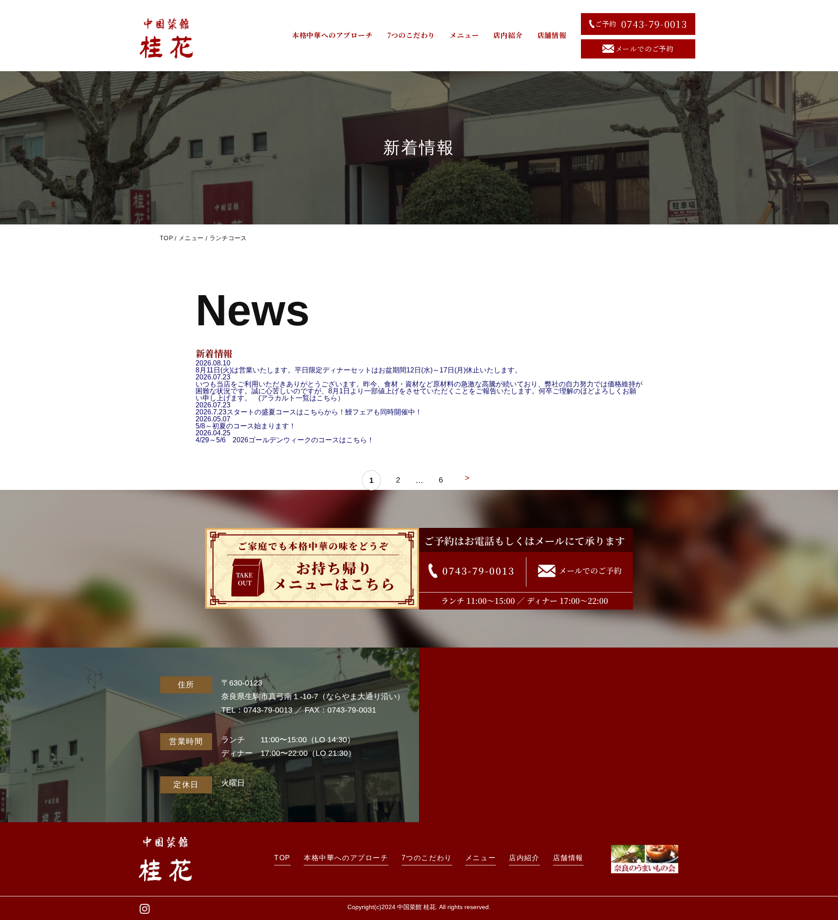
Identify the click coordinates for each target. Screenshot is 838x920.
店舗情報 (552, 35)
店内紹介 (507, 35)
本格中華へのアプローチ (332, 35)
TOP (166, 237)
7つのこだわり (411, 35)
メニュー (464, 35)
